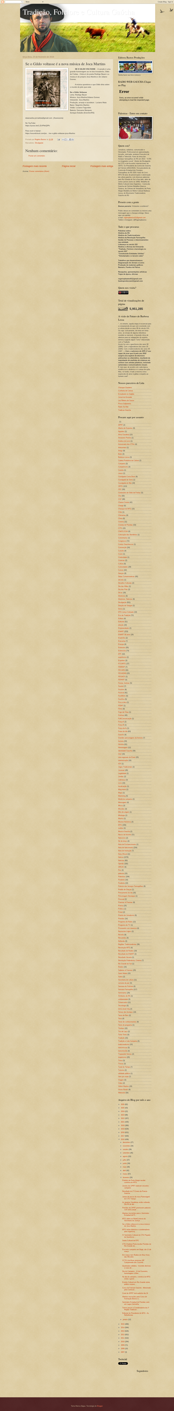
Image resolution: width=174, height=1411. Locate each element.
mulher (120, 828)
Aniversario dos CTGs (126, 444)
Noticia (120, 857)
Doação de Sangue (125, 606)
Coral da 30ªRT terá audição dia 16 (135, 1293)
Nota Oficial (122, 854)
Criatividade (122, 557)
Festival (121, 693)
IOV (119, 764)
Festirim (121, 689)
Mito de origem (123, 812)
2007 (123, 1352)
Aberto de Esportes (125, 428)
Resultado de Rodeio (125, 951)
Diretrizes (121, 596)
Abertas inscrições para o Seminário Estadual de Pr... (135, 1214)
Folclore (121, 715)
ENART (121, 631)
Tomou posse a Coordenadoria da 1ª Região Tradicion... (135, 1309)
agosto (125, 1156)
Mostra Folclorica (124, 822)
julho (125, 1160)
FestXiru (121, 699)
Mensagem (122, 802)
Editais (120, 618)
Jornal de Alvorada (125, 397)
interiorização (123, 760)
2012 (123, 1335)
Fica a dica (122, 702)
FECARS (121, 670)
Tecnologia (122, 1006)
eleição (120, 625)
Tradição (121, 1038)
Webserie (121, 1093)
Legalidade (122, 773)
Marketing (121, 796)
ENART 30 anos (124, 635)
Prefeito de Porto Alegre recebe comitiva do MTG (133, 1181)
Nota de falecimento (125, 848)
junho (125, 1163)
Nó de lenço (122, 841)
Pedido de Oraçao (124, 889)
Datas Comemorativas (126, 576)
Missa (120, 806)
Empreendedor (123, 628)
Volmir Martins (123, 1086)
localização (122, 786)
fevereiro (126, 1177)
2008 (123, 1348)
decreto (121, 580)
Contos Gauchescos (125, 544)
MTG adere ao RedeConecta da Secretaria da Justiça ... (134, 1220)
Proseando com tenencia (127, 928)
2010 (123, 1342)
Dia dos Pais (123, 589)
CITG (120, 528)
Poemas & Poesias (125, 902)
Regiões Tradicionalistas (127, 944)
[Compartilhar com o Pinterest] (72, 139)
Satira (120, 977)
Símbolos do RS (124, 996)
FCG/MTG (122, 664)
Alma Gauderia (123, 435)
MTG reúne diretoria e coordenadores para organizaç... (136, 1230)
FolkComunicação (124, 719)
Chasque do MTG (124, 509)
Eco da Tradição (124, 615)
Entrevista (122, 651)
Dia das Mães (123, 586)
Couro (120, 554)
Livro (120, 783)
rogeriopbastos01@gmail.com (135, 218)
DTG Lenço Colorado (126, 612)
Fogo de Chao (123, 712)
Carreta (121, 470)
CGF (120, 499)
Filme (120, 709)
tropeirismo (122, 1057)
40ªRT (120, 425)
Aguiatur (121, 431)
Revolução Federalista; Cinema (129, 960)
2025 (123, 1108)
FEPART (121, 680)
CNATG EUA (123, 531)
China (120, 518)
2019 (123, 1129)
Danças (121, 573)
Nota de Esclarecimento (127, 844)
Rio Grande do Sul (125, 964)
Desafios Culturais (125, 583)
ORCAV (121, 867)
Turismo (121, 1070)
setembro (126, 1153)
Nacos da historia (124, 835)
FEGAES (121, 677)
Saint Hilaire (122, 973)
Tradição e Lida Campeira (127, 1041)
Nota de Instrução (124, 851)
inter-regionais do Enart (126, 757)
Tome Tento (122, 1035)
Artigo (120, 451)
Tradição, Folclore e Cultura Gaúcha (79, 12)
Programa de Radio (125, 922)
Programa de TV (124, 925)
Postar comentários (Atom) (39, 171)
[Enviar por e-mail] (63, 139)
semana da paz (124, 983)
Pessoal (121, 899)
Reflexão (121, 941)
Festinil (121, 686)
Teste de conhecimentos (127, 1022)
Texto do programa (125, 1025)
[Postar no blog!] (65, 139)
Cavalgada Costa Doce (126, 477)
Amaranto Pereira (124, 438)
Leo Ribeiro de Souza (126, 400)
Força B (121, 725)
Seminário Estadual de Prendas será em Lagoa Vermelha (135, 1303)
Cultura (120, 564)
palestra (121, 873)
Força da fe (122, 728)
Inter (120, 754)
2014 (123, 1327)
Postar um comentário (37, 156)
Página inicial (68, 166)
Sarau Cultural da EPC (130, 1240)
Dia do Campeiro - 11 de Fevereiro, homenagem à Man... (135, 1272)
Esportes (121, 660)
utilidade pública (124, 1073)
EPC (120, 654)
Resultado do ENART (126, 954)
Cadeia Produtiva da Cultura (128, 460)
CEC (120, 489)
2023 (123, 1115)
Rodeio (120, 967)
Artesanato (122, 447)
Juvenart (121, 770)
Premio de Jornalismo (126, 915)
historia (121, 741)
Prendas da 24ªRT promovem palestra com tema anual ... (136, 1209)
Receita (121, 935)
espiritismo (122, 657)
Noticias (121, 860)
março (125, 1174)
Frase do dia (122, 731)
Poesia (120, 906)
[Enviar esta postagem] (58, 139)
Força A (121, 722)
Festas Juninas (124, 683)
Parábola (121, 883)
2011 (123, 1338)
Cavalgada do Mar (125, 483)
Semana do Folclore (125, 986)
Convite (121, 551)
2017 (123, 1136)
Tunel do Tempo (124, 1067)
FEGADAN (122, 673)
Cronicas (121, 560)
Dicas (120, 593)
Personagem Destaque (126, 896)
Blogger (100, 1406)
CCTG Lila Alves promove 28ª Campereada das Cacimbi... (133, 1261)
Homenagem (123, 747)
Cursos (120, 570)
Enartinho (121, 638)
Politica (121, 909)
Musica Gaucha (124, 831)
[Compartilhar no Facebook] (70, 139)
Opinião (121, 864)
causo (120, 473)
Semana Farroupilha (125, 989)
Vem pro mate (123, 1077)
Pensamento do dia (125, 893)
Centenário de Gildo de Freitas (129, 493)
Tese (120, 1018)
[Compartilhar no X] (68, 139)
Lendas (121, 776)
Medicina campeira (125, 799)
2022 (123, 1118)
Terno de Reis (123, 1015)
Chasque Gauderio (125, 387)
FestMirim (122, 696)
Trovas (120, 1064)
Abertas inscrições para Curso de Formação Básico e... (134, 1298)
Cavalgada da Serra (125, 480)
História (121, 744)
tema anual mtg (124, 1009)
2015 (123, 1324)
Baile (120, 454)
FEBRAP (121, 667)
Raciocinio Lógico (124, 931)
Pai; (119, 870)
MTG (120, 825)
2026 (123, 1104)
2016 (123, 1139)
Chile (120, 512)
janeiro (125, 1319)
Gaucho (121, 735)
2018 (123, 1132)
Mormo (120, 818)
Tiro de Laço (122, 1031)
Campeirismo (123, 467)
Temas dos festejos (125, 1012)
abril (124, 1170)
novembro (127, 1146)
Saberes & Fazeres (125, 970)
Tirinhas (121, 1028)
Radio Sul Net (123, 407)
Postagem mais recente (35, 166)
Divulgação (39, 143)
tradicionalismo (123, 1044)
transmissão (122, 1051)
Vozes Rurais (123, 1089)
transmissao (122, 1048)
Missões (121, 809)
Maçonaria (122, 789)
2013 (123, 1331)
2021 (123, 1122)
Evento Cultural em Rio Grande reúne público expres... (136, 1283)
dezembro (127, 1142)
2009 (123, 1345)
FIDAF (120, 706)
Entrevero (121, 647)
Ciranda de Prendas (125, 525)
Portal (120, 912)
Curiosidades (123, 567)
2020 (123, 1125)
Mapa (120, 793)
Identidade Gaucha (125, 751)
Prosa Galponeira (124, 404)
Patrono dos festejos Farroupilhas (130, 886)
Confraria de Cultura (125, 391)
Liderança (121, 780)
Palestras (121, 877)
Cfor (119, 496)
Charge (120, 506)
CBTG (120, 486)
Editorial (121, 622)
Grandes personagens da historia (130, 738)
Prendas (121, 919)
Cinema (121, 522)
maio (125, 1167)
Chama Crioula (123, 502)
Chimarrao (122, 515)
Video (120, 1083)
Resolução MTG (124, 948)
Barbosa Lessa (123, 457)
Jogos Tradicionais (125, 767)
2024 (123, 1111)
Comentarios (123, 538)
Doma (120, 609)
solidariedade (123, 999)
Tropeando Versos (125, 1054)
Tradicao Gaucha (124, 410)
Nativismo (122, 838)
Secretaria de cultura (125, 980)
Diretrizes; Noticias (125, 599)
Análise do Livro (124, 441)
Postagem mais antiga (101, 166)
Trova (120, 1060)
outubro (126, 1149)
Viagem (121, 1080)
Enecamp (121, 641)
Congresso (122, 541)
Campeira (121, 464)
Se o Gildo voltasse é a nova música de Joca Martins (136, 1225)
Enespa (121, 644)
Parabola (121, 880)
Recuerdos (122, 938)
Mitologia (121, 815)
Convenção (122, 547)
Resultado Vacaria (125, 957)
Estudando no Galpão (126, 394)
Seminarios (122, 993)
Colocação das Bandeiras (127, 535)
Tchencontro (122, 1002)
